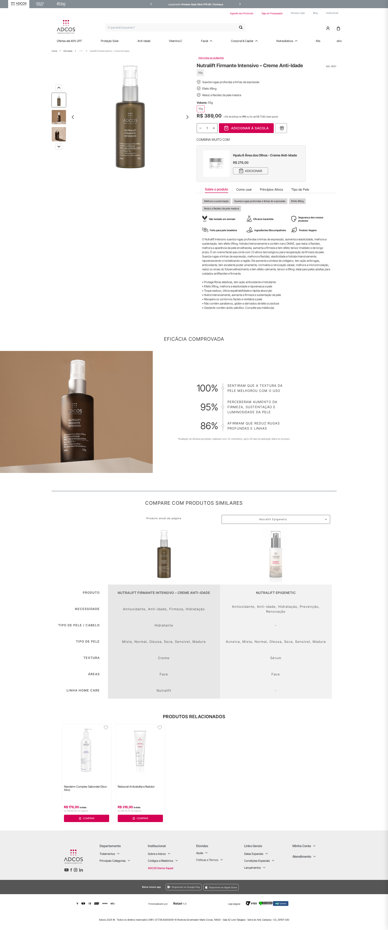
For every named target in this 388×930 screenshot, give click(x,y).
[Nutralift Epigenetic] (276, 554)
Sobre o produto (216, 189)
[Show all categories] (81, 50)
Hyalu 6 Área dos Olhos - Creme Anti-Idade (265, 155)
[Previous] (59, 88)
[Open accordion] (118, 853)
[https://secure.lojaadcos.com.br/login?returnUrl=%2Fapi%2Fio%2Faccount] (328, 27)
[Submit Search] (242, 27)
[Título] (281, 128)
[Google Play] (141, 887)
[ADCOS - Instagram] (75, 870)
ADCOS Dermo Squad (160, 868)
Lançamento (174, 4)
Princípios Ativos (271, 189)
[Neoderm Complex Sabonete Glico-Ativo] (86, 749)
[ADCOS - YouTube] (66, 870)
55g (201, 108)
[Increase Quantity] (214, 128)
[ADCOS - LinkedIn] (81, 870)
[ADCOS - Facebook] (71, 870)
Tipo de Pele (300, 189)
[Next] (59, 146)
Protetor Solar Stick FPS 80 (196, 4)
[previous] (151, 4)
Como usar (244, 189)
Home (54, 51)
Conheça (218, 4)
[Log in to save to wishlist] (106, 727)
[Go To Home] (66, 27)
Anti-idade (67, 51)
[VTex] (251, 903)
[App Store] (255, 887)
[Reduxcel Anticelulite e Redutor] (140, 749)
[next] (240, 4)
